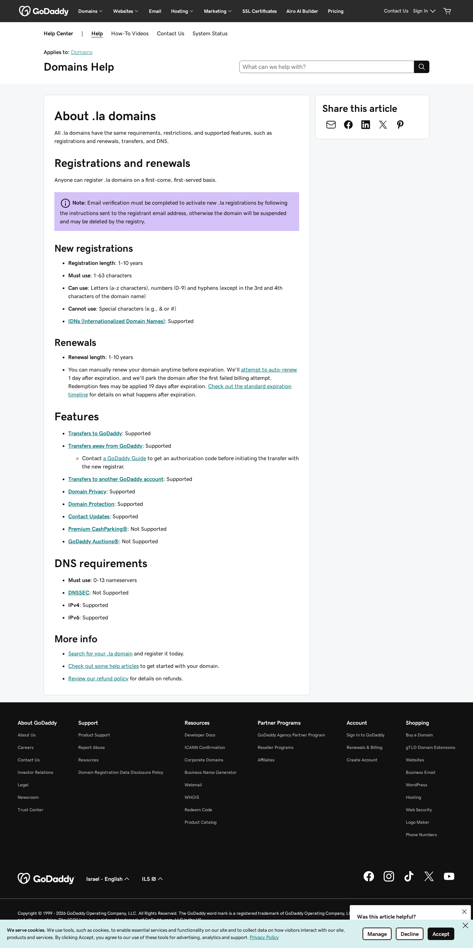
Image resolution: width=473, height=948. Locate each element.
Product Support (94, 735)
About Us (27, 735)
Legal (23, 784)
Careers (26, 747)
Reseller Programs (276, 747)
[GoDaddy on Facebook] (369, 880)
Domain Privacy (87, 491)
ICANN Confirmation (205, 747)
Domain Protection (91, 504)
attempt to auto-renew (269, 369)
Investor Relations (35, 772)
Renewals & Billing (364, 747)
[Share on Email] (331, 124)
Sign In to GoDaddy (365, 735)
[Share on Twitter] (383, 124)
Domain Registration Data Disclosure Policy (120, 772)
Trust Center (30, 809)
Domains (81, 52)
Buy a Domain (419, 735)
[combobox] (326, 67)
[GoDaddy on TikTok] (409, 880)
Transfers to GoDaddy (95, 433)
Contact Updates (88, 516)
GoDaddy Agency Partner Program (291, 735)
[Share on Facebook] (348, 124)
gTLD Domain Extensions (430, 747)
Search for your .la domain (100, 653)
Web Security (419, 809)
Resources (88, 760)
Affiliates (266, 760)
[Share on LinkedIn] (365, 124)
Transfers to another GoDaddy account (115, 479)
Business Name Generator (211, 772)
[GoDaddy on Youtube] (449, 880)
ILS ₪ (149, 879)
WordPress (416, 784)
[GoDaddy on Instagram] (389, 880)
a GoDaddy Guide (124, 458)
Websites (415, 760)
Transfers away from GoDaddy (105, 445)
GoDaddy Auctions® (93, 541)
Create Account (362, 760)
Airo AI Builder (302, 11)
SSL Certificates (259, 11)
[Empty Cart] (447, 11)
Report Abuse (91, 747)
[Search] (421, 67)
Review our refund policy (98, 678)
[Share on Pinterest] (400, 124)
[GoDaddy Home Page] (46, 879)
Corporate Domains (204, 760)
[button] (464, 911)
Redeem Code (198, 809)
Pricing (335, 11)
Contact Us (170, 33)
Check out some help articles (103, 666)
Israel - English (104, 879)
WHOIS (192, 797)
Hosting (413, 797)
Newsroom (28, 797)
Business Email (420, 772)
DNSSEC (78, 592)
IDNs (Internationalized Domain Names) (116, 321)
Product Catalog (200, 822)
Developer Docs (200, 735)
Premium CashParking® (97, 528)
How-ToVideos (130, 33)
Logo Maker (417, 822)
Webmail (193, 784)
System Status (210, 33)
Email (155, 11)
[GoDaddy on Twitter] (429, 880)
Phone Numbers (421, 834)
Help (97, 33)
